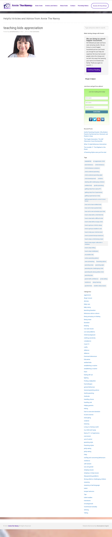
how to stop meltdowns (91, 251)
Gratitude (87, 396)
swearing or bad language (92, 485)
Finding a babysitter (90, 381)
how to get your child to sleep (93, 225)
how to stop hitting (90, 247)
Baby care (87, 304)
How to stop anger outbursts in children (93, 243)
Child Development (89, 335)
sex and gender (88, 467)
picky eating (103, 279)
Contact (72, 5)
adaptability (88, 161)
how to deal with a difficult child (94, 218)
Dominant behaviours (90, 356)
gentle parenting (99, 185)
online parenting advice (92, 258)
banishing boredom (90, 310)
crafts (86, 347)
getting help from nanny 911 (93, 189)
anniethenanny (14, 31)
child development (90, 178)
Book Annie (39, 5)
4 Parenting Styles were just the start (95, 152)
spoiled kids (88, 285)
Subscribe (96, 111)
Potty (85, 454)
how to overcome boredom (92, 411)
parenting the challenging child (94, 268)
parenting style (99, 265)
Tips (85, 494)
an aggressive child (99, 161)
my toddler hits (89, 254)
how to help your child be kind (93, 232)
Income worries (88, 414)
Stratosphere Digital (103, 526)
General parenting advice (91, 390)
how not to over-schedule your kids (95, 211)
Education (87, 359)
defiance (86, 350)
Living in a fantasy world (91, 427)
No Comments (34, 31)
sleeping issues (89, 470)
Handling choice (89, 399)
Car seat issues (89, 329)
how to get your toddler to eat (93, 228)
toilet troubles (88, 497)
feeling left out (88, 375)
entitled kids (88, 185)
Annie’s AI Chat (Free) (100, 6)
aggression (87, 295)
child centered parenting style (93, 175)
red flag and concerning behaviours (94, 457)
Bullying (86, 325)
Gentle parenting (89, 393)
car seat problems (89, 332)
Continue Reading (94, 70)
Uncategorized (88, 503)
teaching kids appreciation (23, 28)
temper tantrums (89, 491)
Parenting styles (89, 445)
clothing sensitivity (89, 338)
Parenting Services (27, 5)
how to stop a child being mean (94, 239)
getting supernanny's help (92, 195)
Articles (86, 301)
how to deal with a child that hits (94, 215)
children (100, 178)
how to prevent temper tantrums (94, 235)
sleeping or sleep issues (91, 473)
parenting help (89, 265)
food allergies (88, 384)
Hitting (86, 408)
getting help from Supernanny (93, 192)
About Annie (64, 5)
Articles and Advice (51, 5)
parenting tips (89, 275)
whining (86, 510)
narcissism (87, 436)
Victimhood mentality (90, 507)
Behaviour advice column (91, 313)
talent (86, 488)
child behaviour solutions (92, 168)
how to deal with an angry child (94, 221)
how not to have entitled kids (93, 204)
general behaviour (89, 387)
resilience (88, 282)
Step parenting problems (91, 476)
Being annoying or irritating (92, 316)
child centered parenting (92, 171)
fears (85, 372)
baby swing (87, 307)
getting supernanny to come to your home (95, 200)
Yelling (86, 513)
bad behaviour (89, 164)
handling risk (88, 402)
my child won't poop (90, 430)
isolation (86, 421)
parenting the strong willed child (94, 272)
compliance (87, 341)
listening (86, 424)
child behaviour (99, 164)
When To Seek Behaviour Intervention (95, 144)
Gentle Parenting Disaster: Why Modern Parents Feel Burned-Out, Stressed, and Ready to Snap (96, 134)
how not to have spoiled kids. (93, 208)
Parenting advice (101, 261)
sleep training (97, 282)
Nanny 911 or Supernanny (91, 433)
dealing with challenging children (94, 182)
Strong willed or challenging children (95, 479)
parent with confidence (91, 279)
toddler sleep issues (100, 285)
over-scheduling (89, 261)
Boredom (87, 322)
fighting (86, 378)
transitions (87, 500)
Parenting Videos (83, 5)
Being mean (87, 319)
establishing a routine (90, 365)
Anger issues (88, 298)
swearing (87, 482)
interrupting (87, 418)
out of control (88, 439)
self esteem (87, 464)
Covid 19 (86, 344)
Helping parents (88, 405)
